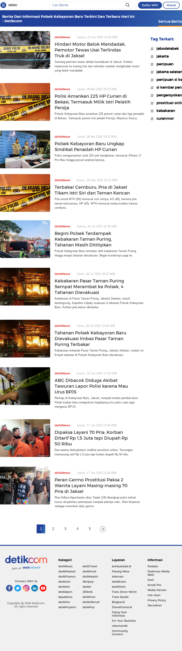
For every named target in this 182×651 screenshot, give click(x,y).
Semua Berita (170, 21)
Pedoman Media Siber (159, 573)
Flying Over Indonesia (119, 614)
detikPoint (119, 586)
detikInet (64, 581)
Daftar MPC (150, 5)
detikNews (65, 566)
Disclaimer (155, 605)
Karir (151, 580)
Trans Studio (120, 597)
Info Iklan (154, 595)
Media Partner (157, 590)
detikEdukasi (66, 571)
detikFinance (66, 576)
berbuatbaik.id (121, 566)
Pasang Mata (120, 571)
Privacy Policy (157, 600)
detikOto (64, 602)
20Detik (88, 591)
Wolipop (88, 581)
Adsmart (118, 576)
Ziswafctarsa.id (122, 607)
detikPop (89, 607)
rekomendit (120, 625)
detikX (87, 586)
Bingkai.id (118, 602)
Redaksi (153, 566)
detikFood (89, 571)
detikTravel (90, 566)
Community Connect (120, 632)
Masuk (171, 5)
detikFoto (89, 597)
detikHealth (90, 576)
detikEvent (119, 581)
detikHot (64, 586)
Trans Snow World (124, 591)
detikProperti (67, 607)
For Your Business (124, 620)
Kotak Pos (154, 585)
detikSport (65, 591)
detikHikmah (91, 602)
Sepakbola (65, 597)
